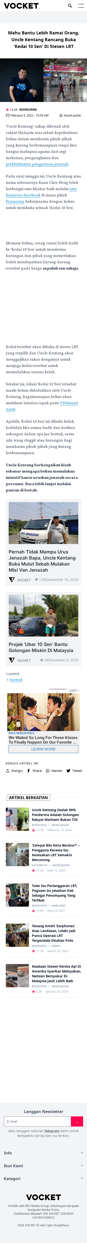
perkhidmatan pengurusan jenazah (37, 164)
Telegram (52, 1130)
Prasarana (15, 201)
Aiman (55, 946)
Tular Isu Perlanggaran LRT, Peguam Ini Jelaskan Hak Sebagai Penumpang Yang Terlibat (54, 893)
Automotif (39, 865)
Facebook (16, 680)
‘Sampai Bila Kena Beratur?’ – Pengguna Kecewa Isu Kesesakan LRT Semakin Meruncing (56, 852)
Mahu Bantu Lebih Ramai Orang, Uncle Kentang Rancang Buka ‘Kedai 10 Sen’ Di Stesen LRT (43, 39)
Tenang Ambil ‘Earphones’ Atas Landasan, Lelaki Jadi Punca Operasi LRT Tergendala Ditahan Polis (53, 933)
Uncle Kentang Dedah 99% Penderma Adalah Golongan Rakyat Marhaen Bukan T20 (55, 815)
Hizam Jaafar (60, 825)
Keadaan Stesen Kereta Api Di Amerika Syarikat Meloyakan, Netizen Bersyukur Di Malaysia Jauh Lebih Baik (56, 973)
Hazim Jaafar (72, 115)
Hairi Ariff (58, 906)
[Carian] (70, 6)
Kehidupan (28, 110)
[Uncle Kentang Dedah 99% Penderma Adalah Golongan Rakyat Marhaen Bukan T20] (17, 819)
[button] (81, 6)
